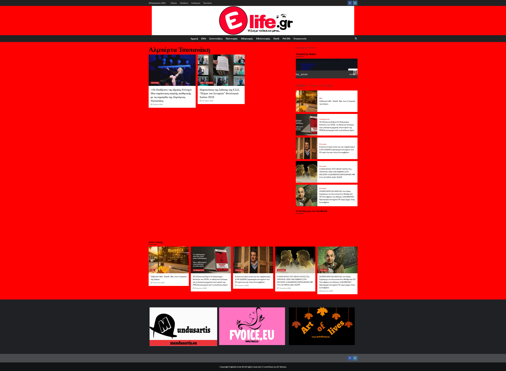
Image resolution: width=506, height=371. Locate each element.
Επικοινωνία (300, 38)
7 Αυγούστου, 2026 (243, 285)
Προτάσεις (207, 3)
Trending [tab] (327, 85)
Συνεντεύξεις (215, 38)
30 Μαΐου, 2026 (158, 104)
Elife (203, 38)
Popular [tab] (313, 85)
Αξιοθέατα (184, 3)
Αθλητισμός (247, 38)
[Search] (355, 38)
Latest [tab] (302, 85)
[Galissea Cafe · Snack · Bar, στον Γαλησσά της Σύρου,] (306, 101)
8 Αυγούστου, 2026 (200, 288)
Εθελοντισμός (263, 38)
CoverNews (268, 366)
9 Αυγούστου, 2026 (158, 283)
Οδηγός (174, 3)
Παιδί (276, 38)
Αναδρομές (195, 3)
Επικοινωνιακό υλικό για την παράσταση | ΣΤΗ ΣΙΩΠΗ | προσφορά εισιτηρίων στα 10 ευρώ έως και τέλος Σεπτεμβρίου (337, 150)
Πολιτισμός (231, 38)
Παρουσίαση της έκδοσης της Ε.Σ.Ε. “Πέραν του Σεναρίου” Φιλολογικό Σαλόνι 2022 (220, 93)
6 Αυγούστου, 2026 (327, 291)
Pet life (286, 38)
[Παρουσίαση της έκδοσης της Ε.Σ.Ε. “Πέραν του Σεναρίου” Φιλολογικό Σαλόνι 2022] (221, 70)
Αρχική (194, 38)
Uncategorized (324, 119)
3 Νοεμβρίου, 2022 (207, 101)
